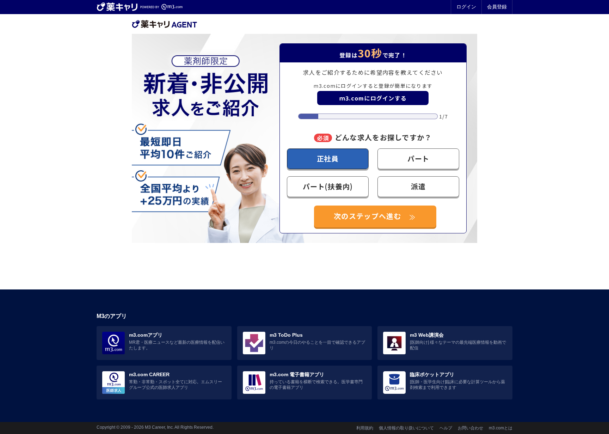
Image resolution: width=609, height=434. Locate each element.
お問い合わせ (470, 428)
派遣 (418, 186)
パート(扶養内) (327, 186)
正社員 (328, 158)
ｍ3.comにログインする (373, 98)
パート (418, 158)
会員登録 (497, 7)
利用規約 (364, 428)
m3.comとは (500, 428)
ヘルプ (445, 428)
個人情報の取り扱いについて (406, 428)
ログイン (466, 7)
